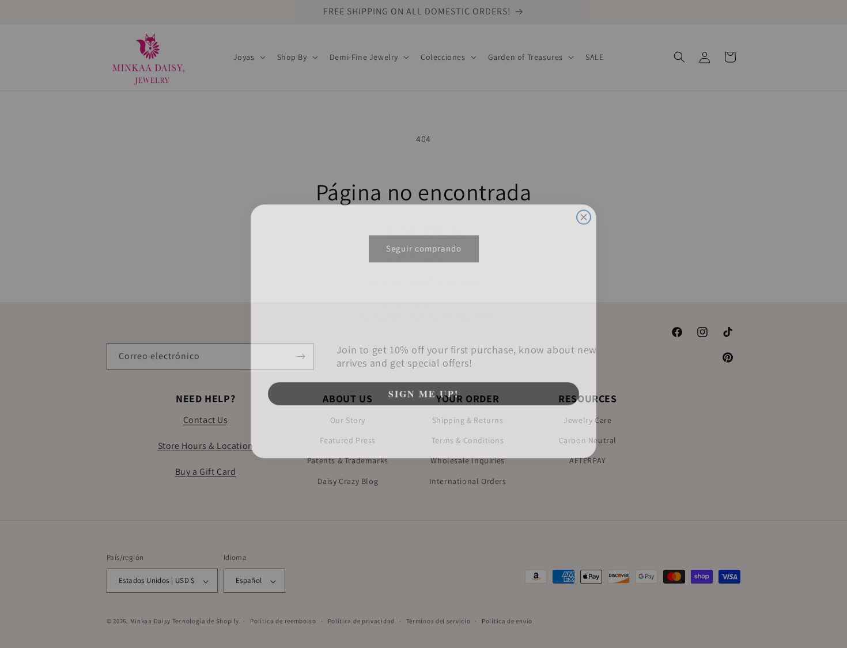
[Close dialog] (584, 210)
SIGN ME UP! (423, 386)
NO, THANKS (423, 421)
